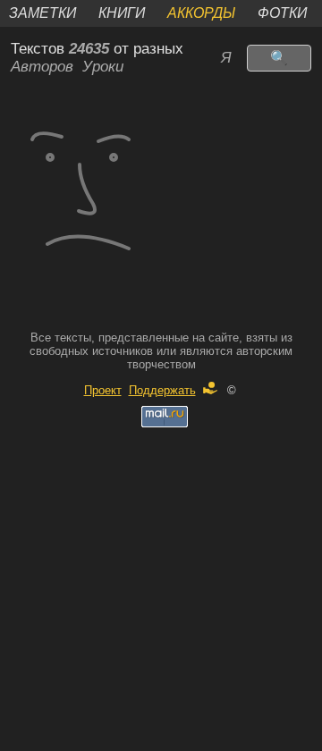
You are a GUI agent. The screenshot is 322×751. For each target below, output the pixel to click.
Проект (103, 390)
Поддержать (162, 390)
